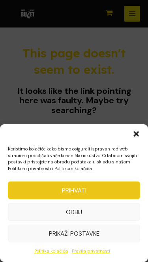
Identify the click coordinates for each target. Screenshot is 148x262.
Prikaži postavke (74, 234)
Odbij (74, 212)
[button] (136, 134)
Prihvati (74, 190)
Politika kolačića (51, 251)
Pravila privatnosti (91, 251)
